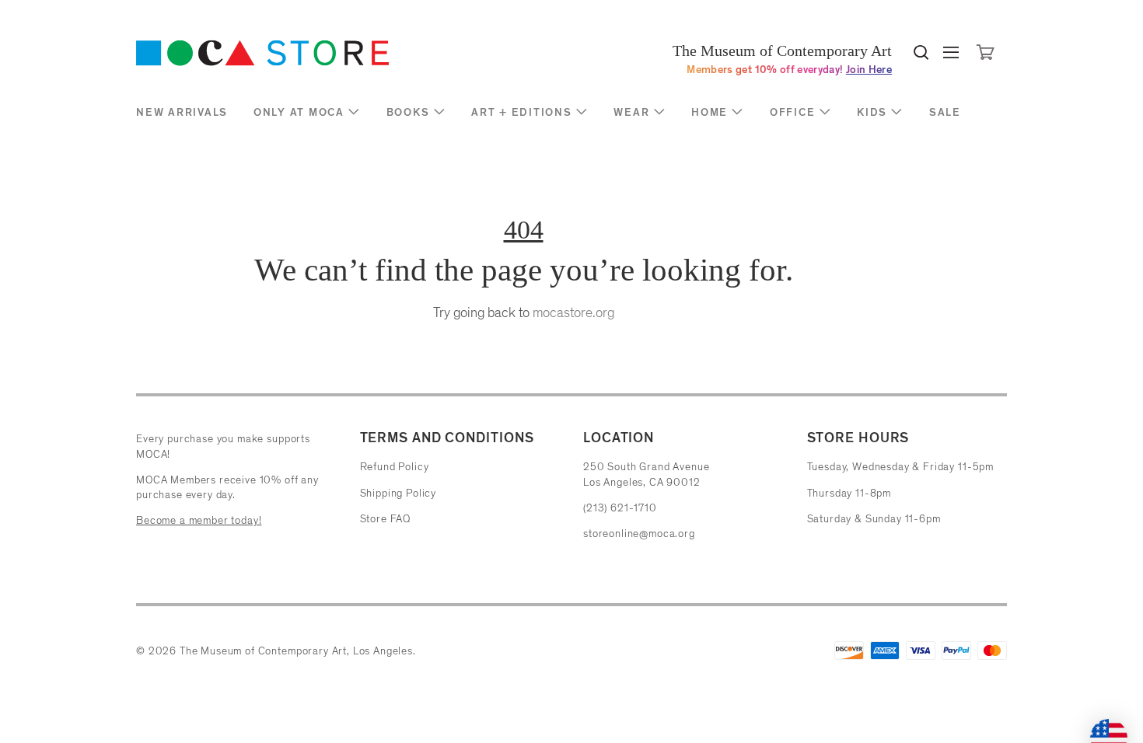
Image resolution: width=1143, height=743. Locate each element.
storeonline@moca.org (639, 533)
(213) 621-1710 (620, 508)
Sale (945, 112)
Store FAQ (385, 518)
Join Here (869, 69)
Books (408, 112)
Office (793, 112)
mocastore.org (573, 312)
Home (709, 112)
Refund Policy (394, 466)
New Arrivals (182, 112)
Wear (631, 112)
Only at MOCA (298, 112)
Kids (872, 112)
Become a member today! (198, 520)
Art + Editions (521, 112)
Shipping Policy (398, 493)
